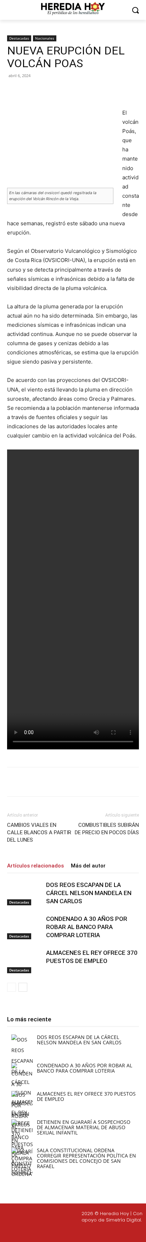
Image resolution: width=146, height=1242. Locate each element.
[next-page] (22, 987)
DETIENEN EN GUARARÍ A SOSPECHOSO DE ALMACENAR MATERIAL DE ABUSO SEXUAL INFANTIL (83, 1127)
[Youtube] (98, 1232)
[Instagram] (64, 1232)
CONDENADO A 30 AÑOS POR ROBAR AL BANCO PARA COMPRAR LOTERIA (86, 927)
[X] (53, 92)
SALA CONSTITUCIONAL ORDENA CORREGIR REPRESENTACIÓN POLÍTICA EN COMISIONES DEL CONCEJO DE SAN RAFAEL (86, 1158)
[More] (102, 92)
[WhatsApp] (85, 92)
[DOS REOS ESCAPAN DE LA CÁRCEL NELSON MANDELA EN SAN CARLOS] (25, 893)
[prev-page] (11, 987)
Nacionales (44, 38)
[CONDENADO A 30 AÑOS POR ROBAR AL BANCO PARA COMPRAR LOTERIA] (25, 927)
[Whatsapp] (115, 1232)
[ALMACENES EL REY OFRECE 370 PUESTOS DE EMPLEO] (25, 961)
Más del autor (88, 866)
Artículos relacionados (35, 866)
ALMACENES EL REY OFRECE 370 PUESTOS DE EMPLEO (86, 1096)
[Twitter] (81, 1232)
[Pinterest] (69, 92)
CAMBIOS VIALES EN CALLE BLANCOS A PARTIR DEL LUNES (39, 832)
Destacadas (19, 38)
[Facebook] (36, 92)
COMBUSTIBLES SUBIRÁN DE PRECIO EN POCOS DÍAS (107, 829)
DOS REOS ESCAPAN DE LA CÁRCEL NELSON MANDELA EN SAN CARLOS (88, 893)
